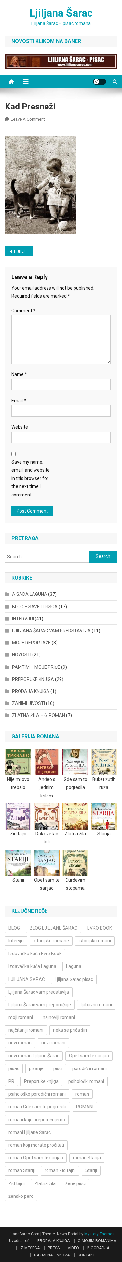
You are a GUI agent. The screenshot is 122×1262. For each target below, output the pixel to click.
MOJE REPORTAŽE (31, 642)
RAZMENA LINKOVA (52, 1255)
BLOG (14, 928)
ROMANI (84, 1106)
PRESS (54, 1248)
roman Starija (87, 1157)
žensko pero (21, 1196)
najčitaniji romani (25, 1030)
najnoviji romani (59, 1017)
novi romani (53, 1042)
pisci (57, 1068)
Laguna (73, 966)
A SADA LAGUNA (29, 594)
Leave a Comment (28, 119)
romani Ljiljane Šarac (29, 1132)
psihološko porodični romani (37, 1094)
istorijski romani (95, 940)
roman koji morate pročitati (36, 1145)
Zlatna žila (45, 1183)
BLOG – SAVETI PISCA (35, 606)
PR (11, 1081)
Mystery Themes (99, 1234)
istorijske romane (51, 940)
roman (82, 1094)
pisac (13, 1068)
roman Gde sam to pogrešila (37, 1106)
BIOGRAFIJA (98, 1248)
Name (19, 374)
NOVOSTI (21, 654)
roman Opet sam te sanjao (35, 1157)
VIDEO (73, 1248)
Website (19, 427)
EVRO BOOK (99, 928)
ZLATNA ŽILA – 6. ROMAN (38, 715)
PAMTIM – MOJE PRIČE (36, 667)
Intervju (16, 940)
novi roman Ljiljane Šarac (33, 1055)
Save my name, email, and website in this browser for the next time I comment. (30, 478)
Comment (23, 310)
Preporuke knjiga (41, 1081)
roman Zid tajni (60, 1170)
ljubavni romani (96, 1004)
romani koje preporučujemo (36, 1119)
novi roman (20, 1042)
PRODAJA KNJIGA (30, 691)
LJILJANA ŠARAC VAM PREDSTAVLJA (23, 251)
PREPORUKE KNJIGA (33, 679)
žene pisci (75, 1183)
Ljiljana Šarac (61, 13)
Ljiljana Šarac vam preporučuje (39, 1004)
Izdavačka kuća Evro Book (34, 953)
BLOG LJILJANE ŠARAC (53, 928)
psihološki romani (86, 1081)
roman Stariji (21, 1170)
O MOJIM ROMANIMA (97, 1241)
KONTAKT (86, 1255)
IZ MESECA (30, 1248)
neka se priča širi (70, 1030)
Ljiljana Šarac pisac (74, 979)
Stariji (91, 1170)
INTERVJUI (23, 618)
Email (18, 400)
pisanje (36, 1068)
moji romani (20, 1017)
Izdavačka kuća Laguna (32, 966)
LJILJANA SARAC (26, 979)
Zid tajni (16, 1183)
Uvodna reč (19, 1241)
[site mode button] (99, 82)
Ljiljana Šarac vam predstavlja (38, 992)
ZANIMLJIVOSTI (28, 703)
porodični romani (89, 1068)
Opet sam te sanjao (89, 1055)
